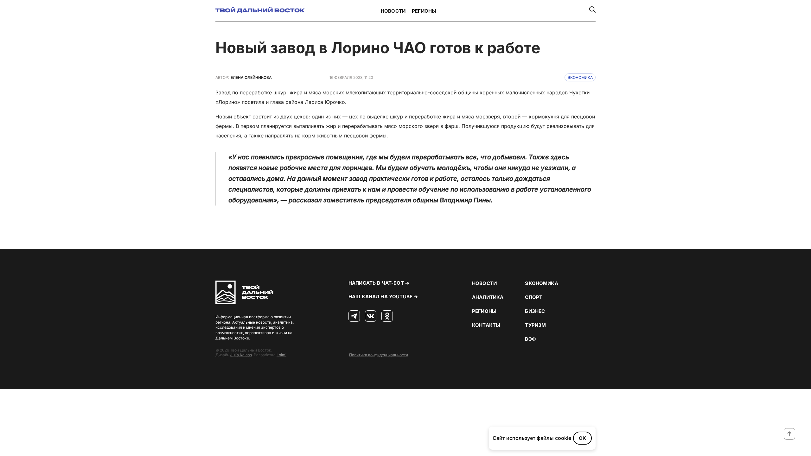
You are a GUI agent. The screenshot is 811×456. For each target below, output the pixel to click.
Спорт (533, 297)
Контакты (486, 325)
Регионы (424, 11)
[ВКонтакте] (370, 316)
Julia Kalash (241, 354)
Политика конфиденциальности (378, 354)
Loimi (281, 354)
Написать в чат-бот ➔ (378, 283)
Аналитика (487, 297)
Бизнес (535, 311)
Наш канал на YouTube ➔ (383, 296)
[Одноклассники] (387, 316)
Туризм (535, 325)
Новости (393, 11)
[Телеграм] (354, 316)
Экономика (580, 77)
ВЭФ (530, 339)
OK (582, 438)
